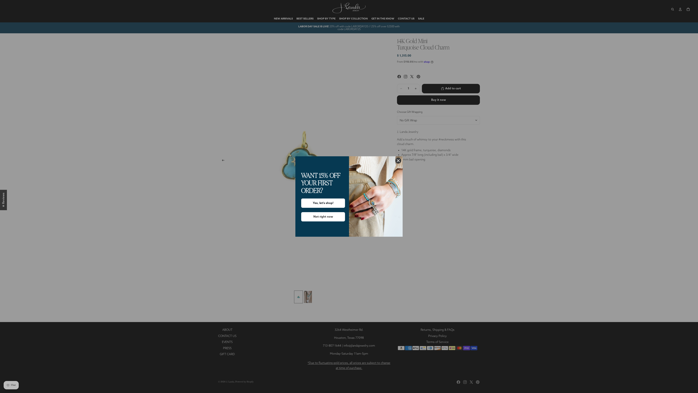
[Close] (398, 160)
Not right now (323, 217)
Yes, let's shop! (323, 203)
